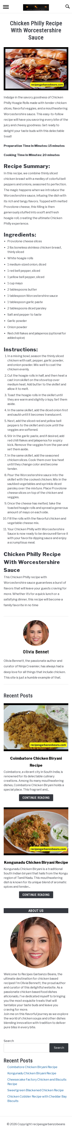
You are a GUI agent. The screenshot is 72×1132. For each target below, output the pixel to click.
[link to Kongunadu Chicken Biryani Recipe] (36, 831)
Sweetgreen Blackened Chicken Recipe (35, 1090)
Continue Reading (36, 797)
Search (9, 1041)
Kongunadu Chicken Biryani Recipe (36, 862)
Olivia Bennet (36, 651)
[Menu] (6, 7)
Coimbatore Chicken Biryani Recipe (32, 1067)
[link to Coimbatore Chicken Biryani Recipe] (36, 727)
